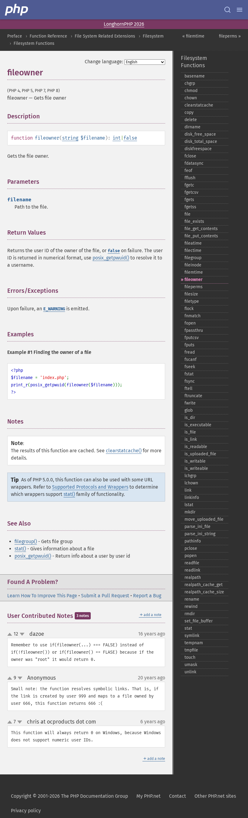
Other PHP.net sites (215, 796)
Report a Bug (147, 596)
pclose (190, 548)
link (187, 490)
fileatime (193, 243)
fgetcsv (191, 192)
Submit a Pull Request (105, 596)
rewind (190, 606)
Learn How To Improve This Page (42, 596)
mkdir (189, 512)
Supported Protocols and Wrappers (90, 487)
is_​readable (195, 446)
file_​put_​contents (201, 236)
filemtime (193, 272)
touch (189, 657)
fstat (189, 374)
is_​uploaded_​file (200, 454)
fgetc (189, 185)
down (22, 634)
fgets (189, 199)
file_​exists (194, 221)
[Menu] (239, 10)
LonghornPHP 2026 (124, 24)
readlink (192, 570)
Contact (177, 796)
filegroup (192, 257)
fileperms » (230, 36)
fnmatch (192, 315)
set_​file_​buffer (198, 621)
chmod (190, 90)
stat (188, 628)
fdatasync (194, 163)
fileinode (192, 265)
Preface (14, 36)
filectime (192, 250)
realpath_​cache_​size (204, 592)
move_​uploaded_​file (204, 519)
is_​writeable (196, 468)
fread (189, 352)
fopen (190, 323)
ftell (188, 388)
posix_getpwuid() (111, 258)
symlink (191, 635)
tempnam (193, 642)
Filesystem (153, 36)
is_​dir (189, 417)
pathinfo (192, 541)
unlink (190, 672)
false (130, 138)
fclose (190, 156)
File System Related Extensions (105, 36)
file (187, 214)
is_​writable (195, 461)
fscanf (190, 359)
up (11, 634)
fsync (189, 381)
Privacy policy (26, 810)
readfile (191, 563)
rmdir (189, 613)
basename (194, 76)
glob (188, 410)
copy (189, 112)
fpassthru (193, 330)
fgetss (190, 206)
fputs (189, 345)
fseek (189, 366)
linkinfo (191, 497)
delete (190, 119)
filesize (191, 294)
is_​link (190, 439)
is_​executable (197, 424)
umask (190, 664)
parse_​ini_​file (197, 526)
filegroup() (26, 541)
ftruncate (193, 395)
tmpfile (191, 650)
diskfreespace (198, 148)
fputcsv (191, 337)
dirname (192, 127)
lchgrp (190, 475)
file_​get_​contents (201, 228)
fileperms (193, 286)
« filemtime (193, 36)
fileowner (193, 279)
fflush (189, 177)
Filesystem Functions (34, 43)
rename (191, 599)
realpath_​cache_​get (203, 584)
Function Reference (48, 36)
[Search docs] (227, 10)
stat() (69, 494)
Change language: (104, 61)
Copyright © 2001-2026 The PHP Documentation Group (69, 796)
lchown (191, 483)
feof (188, 170)
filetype (191, 301)
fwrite (190, 403)
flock (189, 308)
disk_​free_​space (200, 134)
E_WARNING (54, 309)
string (70, 138)
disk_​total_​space (200, 141)
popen (190, 555)
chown (190, 98)
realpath (192, 577)
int (117, 138)
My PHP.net (148, 796)
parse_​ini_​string (199, 533)
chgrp (189, 83)
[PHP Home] (17, 9)
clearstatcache (198, 105)
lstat (188, 504)
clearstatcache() (124, 451)
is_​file (190, 432)
